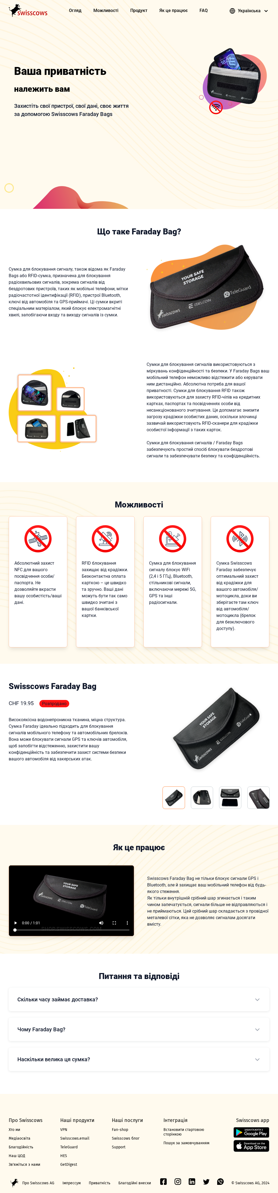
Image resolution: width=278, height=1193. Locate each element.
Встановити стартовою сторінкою (183, 1132)
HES (63, 1156)
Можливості (105, 10)
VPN (63, 1129)
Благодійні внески (134, 1183)
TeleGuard (69, 1147)
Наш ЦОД (17, 1156)
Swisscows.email (74, 1138)
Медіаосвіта (19, 1138)
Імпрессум (71, 1183)
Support (118, 1147)
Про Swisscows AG (38, 1183)
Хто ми (14, 1129)
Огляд (75, 10)
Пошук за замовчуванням (186, 1143)
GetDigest (68, 1164)
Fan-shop (120, 1129)
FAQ (204, 10)
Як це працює (173, 10)
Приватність (99, 1183)
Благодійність (21, 1147)
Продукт (138, 10)
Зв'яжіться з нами (24, 1164)
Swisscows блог (126, 1138)
